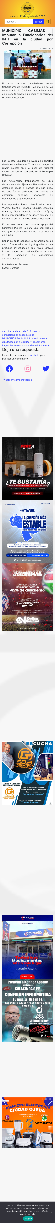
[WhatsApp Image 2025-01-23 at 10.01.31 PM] (27, 468)
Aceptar (28, 1218)
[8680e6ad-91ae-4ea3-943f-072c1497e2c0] (27, 772)
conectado (33, 355)
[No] (51, 1212)
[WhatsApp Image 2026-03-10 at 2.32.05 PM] (27, 531)
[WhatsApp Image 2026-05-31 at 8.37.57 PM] (27, 597)
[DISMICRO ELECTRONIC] (27, 1122)
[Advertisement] (27, 130)
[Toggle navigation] (47, 21)
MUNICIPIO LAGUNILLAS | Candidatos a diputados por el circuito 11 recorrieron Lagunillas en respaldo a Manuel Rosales (25, 342)
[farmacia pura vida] (27, 946)
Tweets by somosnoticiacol (17, 379)
